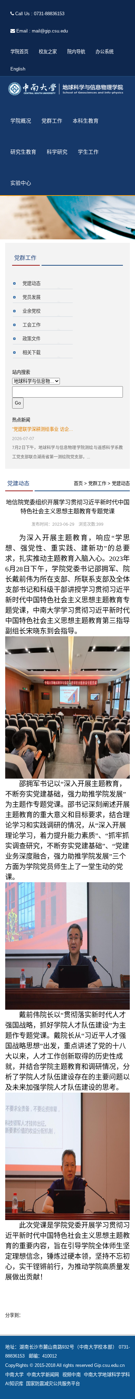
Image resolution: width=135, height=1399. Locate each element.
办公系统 (105, 51)
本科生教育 (86, 121)
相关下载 (31, 352)
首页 (78, 483)
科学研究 (57, 152)
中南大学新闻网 (43, 1374)
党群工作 (52, 121)
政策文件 (31, 338)
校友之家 (48, 51)
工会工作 (31, 324)
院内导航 (76, 51)
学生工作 (88, 152)
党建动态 (31, 283)
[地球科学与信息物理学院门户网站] (67, 89)
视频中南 (71, 1374)
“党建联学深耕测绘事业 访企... (42, 429)
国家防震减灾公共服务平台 (53, 1383)
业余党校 (31, 311)
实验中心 (20, 183)
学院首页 (19, 51)
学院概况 (20, 121)
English (17, 69)
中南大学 (14, 1374)
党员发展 (31, 297)
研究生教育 (23, 152)
